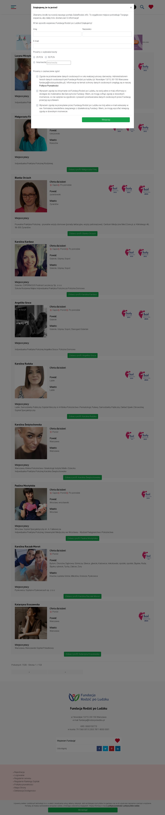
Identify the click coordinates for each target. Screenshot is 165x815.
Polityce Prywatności (48, 85)
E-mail (36, 41)
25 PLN (39, 57)
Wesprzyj (106, 119)
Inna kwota (41, 62)
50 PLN (51, 57)
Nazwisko (86, 29)
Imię (35, 29)
